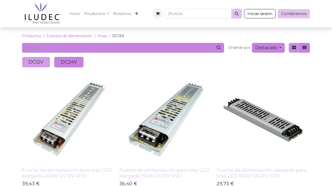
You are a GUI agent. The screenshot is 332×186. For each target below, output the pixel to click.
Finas (102, 36)
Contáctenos (294, 13)
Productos (31, 36)
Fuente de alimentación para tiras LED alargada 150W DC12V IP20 (164, 173)
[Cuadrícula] (294, 48)
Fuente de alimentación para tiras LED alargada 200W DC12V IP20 (67, 173)
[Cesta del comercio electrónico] (158, 14)
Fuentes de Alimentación (69, 36)
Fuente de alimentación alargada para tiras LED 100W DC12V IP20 (261, 173)
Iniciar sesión (259, 13)
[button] (268, 48)
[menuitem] (75, 14)
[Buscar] (236, 14)
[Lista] (304, 48)
